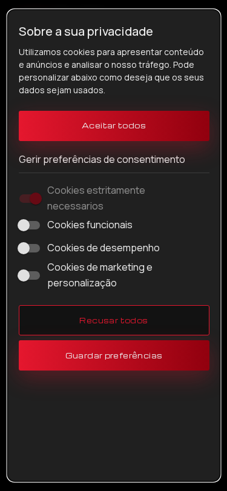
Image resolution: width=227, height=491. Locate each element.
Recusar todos (113, 320)
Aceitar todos (113, 125)
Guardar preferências (113, 355)
